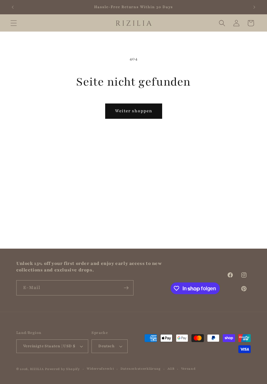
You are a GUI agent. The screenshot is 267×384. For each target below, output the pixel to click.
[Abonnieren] (126, 287)
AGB (171, 368)
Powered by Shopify (62, 369)
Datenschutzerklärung (140, 368)
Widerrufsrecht (100, 368)
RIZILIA (37, 369)
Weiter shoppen (133, 111)
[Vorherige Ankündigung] (13, 7)
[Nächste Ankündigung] (254, 7)
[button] (14, 23)
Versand (188, 368)
